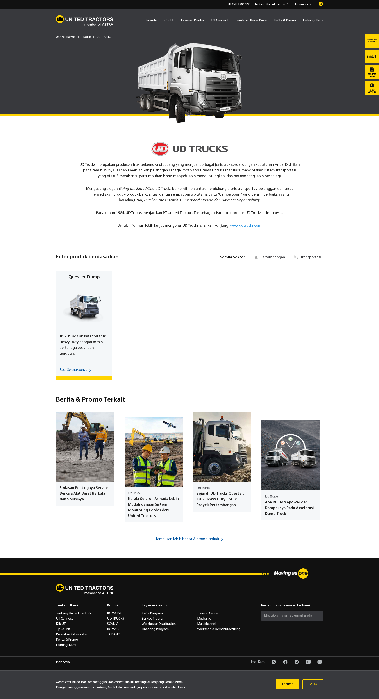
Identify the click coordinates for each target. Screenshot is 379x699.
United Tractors (65, 37)
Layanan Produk (192, 20)
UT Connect (219, 20)
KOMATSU (114, 613)
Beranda (151, 20)
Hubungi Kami (313, 20)
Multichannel (206, 624)
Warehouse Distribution (159, 624)
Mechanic (204, 619)
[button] (304, 4)
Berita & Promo (285, 20)
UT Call (238, 4)
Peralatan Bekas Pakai (251, 20)
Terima (287, 684)
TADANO (113, 634)
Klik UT (61, 624)
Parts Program (152, 613)
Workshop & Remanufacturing (218, 629)
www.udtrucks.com (245, 226)
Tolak (313, 684)
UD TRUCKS (115, 619)
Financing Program (155, 629)
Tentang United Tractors (270, 4)
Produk (169, 20)
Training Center (208, 613)
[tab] (233, 257)
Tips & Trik (63, 629)
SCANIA (112, 624)
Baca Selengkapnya (73, 370)
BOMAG (113, 629)
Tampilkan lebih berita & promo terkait (187, 539)
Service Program (153, 619)
